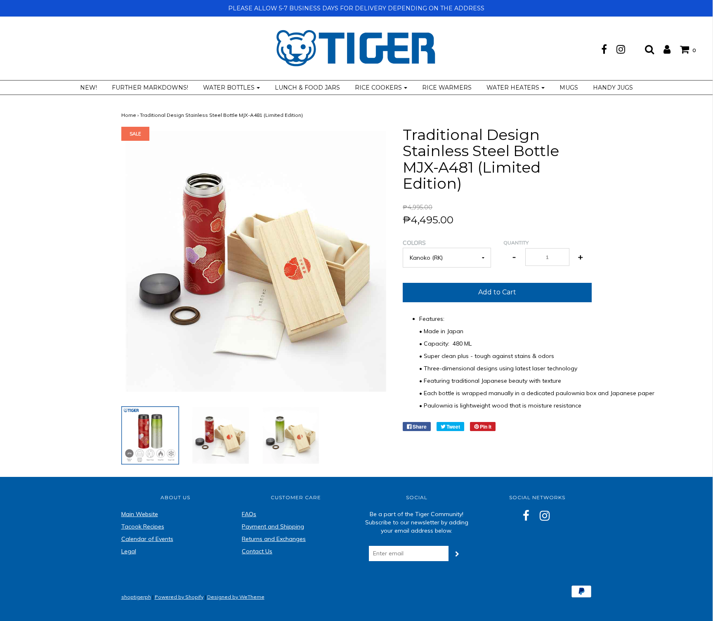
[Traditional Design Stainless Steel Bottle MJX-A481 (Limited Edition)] (150, 434)
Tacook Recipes (142, 526)
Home (128, 115)
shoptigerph (136, 597)
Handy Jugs (613, 87)
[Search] (645, 49)
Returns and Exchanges (274, 539)
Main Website (139, 514)
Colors (414, 243)
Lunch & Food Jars (307, 87)
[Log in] (663, 49)
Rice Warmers (447, 87)
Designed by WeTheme (235, 597)
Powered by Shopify (179, 597)
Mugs (569, 87)
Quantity (516, 242)
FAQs (249, 514)
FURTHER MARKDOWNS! (150, 87)
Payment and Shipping (273, 526)
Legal (128, 551)
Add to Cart (497, 292)
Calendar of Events (147, 539)
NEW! (88, 87)
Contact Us (257, 551)
